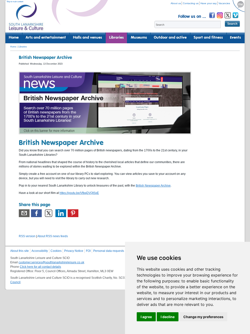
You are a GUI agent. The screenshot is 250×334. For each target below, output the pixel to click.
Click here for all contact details (40, 266)
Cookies (56, 251)
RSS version (27, 236)
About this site (19, 251)
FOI (88, 251)
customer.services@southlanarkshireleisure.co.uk (51, 262)
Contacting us (190, 3)
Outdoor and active (170, 38)
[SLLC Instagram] (220, 19)
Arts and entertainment (46, 38)
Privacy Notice (73, 251)
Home (14, 38)
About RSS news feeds (52, 236)
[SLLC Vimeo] (236, 19)
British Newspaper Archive (153, 185)
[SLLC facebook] (212, 19)
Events (235, 38)
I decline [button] (168, 317)
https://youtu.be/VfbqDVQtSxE (79, 193)
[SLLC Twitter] (228, 19)
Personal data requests (108, 251)
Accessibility (39, 251)
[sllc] (26, 18)
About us (176, 3)
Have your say (208, 3)
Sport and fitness (208, 38)
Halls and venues (87, 38)
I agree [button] (146, 317)
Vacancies (224, 3)
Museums (139, 38)
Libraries (116, 38)
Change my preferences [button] (203, 317)
